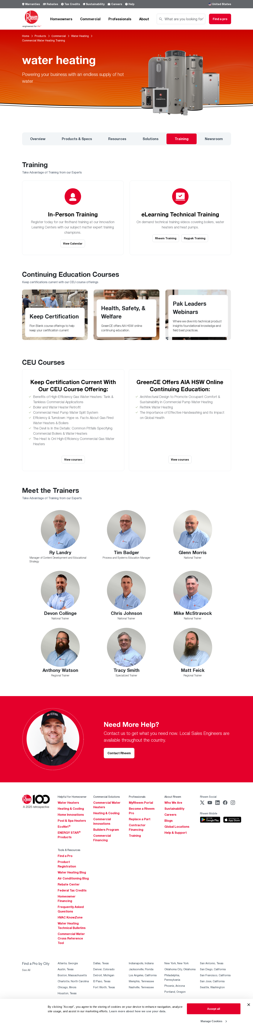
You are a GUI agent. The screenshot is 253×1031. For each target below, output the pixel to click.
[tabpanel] (126, 420)
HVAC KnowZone (70, 917)
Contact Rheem (119, 753)
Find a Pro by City (35, 963)
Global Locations (176, 826)
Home (25, 36)
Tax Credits (72, 4)
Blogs (168, 820)
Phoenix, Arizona (174, 985)
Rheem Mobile (208, 813)
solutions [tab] (150, 139)
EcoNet (64, 826)
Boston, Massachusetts (72, 975)
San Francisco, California (215, 975)
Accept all (213, 1008)
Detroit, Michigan (103, 975)
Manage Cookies (211, 1021)
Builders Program (106, 829)
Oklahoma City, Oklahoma (180, 969)
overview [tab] (38, 139)
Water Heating (80, 36)
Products (40, 36)
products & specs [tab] (77, 139)
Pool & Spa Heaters (72, 820)
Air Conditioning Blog (73, 878)
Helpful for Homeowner (72, 796)
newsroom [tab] (214, 139)
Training (135, 835)
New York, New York (176, 963)
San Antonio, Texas (211, 963)
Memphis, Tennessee (141, 981)
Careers (116, 4)
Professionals (119, 19)
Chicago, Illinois (67, 987)
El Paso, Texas (101, 981)
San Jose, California (212, 981)
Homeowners (61, 19)
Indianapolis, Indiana (141, 963)
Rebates (52, 4)
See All (26, 970)
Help (131, 4)
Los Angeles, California (143, 975)
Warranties (32, 4)
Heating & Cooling (71, 808)
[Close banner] (248, 1004)
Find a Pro (65, 856)
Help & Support (175, 832)
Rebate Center (69, 884)
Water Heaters (68, 802)
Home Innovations (71, 814)
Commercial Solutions (106, 796)
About (144, 19)
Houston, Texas (67, 993)
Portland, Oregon (175, 991)
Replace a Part (139, 819)
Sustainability (95, 4)
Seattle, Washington (212, 987)
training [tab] (182, 139)
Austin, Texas (66, 969)
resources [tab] (117, 139)
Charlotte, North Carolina (73, 981)
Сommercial (58, 36)
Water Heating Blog (72, 872)
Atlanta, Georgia (68, 963)
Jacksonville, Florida (141, 969)
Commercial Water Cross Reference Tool (71, 938)
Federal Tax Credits (72, 890)
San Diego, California (213, 969)
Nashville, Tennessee (141, 987)
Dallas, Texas (101, 963)
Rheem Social (208, 796)
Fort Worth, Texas (104, 987)
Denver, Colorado (104, 969)
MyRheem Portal (141, 802)
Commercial (90, 19)
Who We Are (173, 802)
